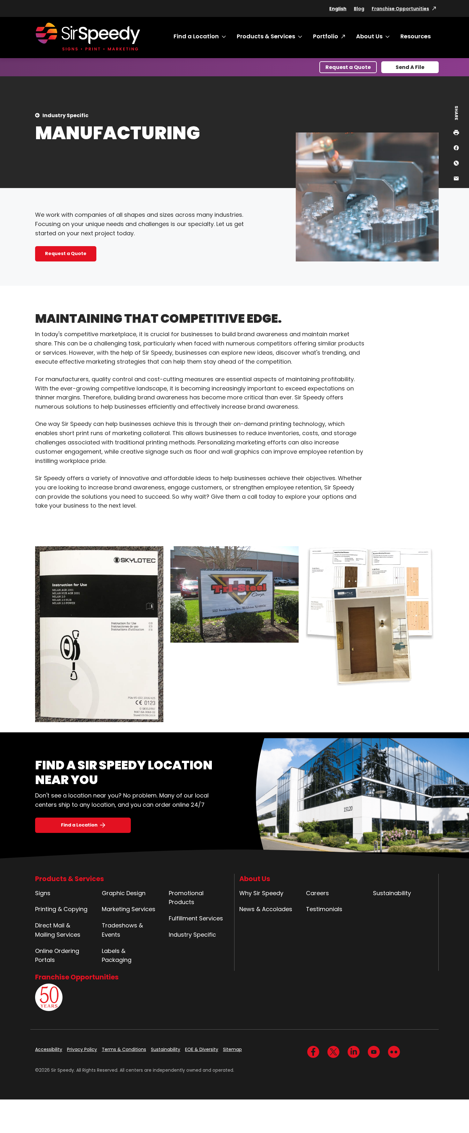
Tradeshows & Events (122, 930)
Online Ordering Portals (57, 955)
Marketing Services (128, 909)
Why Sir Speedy (261, 893)
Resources (415, 36)
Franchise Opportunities (400, 8)
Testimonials (324, 909)
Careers (317, 893)
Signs (42, 893)
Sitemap (232, 1049)
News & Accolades (265, 909)
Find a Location (196, 36)
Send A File (410, 67)
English (337, 8)
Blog (359, 8)
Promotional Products (186, 897)
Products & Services (266, 36)
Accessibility (48, 1049)
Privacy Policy (82, 1049)
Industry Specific (65, 115)
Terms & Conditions (124, 1049)
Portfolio (325, 36)
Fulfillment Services (196, 918)
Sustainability (392, 893)
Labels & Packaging (116, 955)
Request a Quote (348, 67)
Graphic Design (123, 893)
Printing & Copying (61, 909)
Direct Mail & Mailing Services (57, 930)
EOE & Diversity (201, 1049)
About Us (369, 36)
